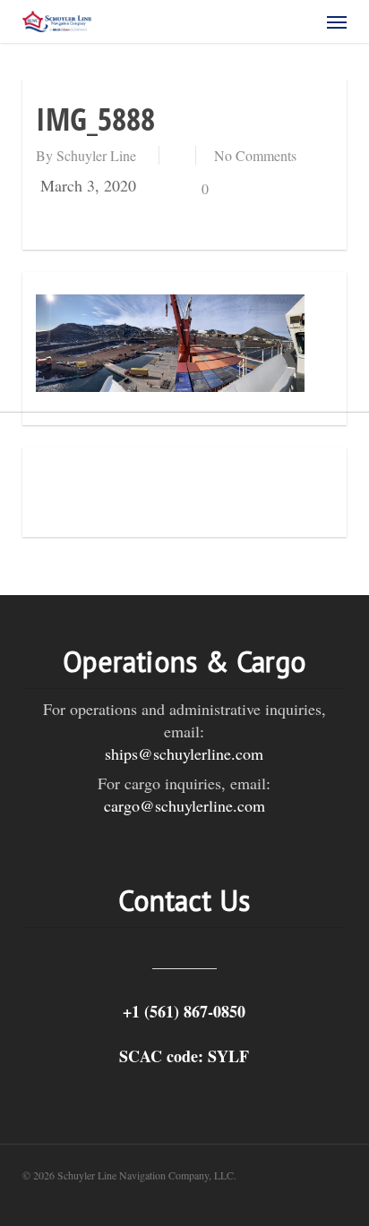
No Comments (255, 155)
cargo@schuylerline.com (184, 805)
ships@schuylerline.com (184, 753)
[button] (337, 21)
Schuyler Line (96, 155)
